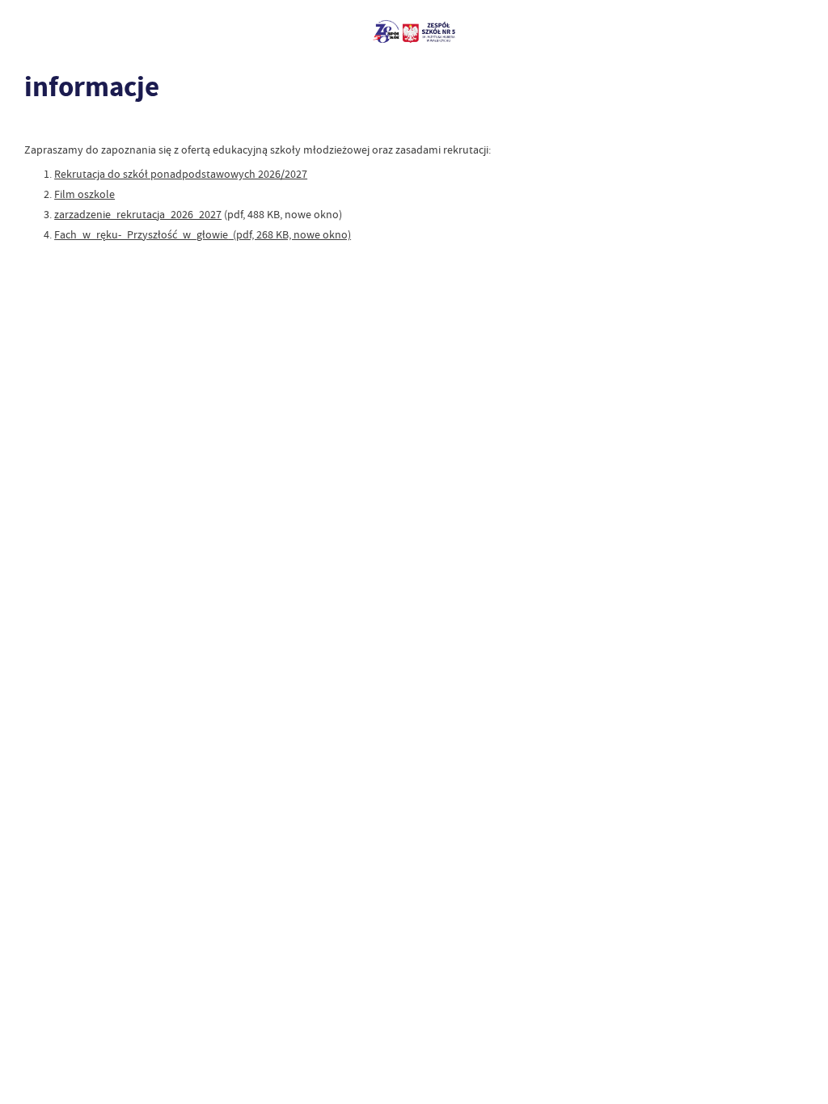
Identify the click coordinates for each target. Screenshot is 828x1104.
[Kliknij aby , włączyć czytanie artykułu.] (33, 124)
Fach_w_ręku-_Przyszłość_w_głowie (141, 234)
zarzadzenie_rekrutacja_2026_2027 (138, 214)
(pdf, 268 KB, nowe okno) (289, 234)
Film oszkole (84, 194)
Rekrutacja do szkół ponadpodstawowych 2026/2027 (180, 173)
